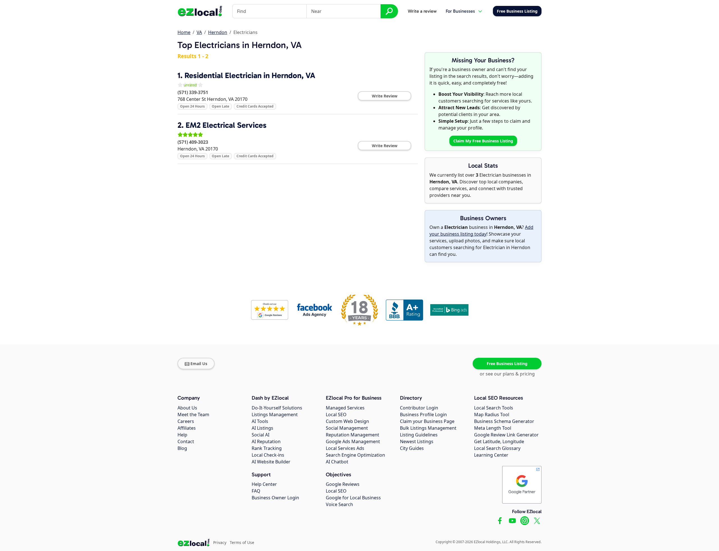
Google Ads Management (353, 441)
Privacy (219, 542)
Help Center (264, 484)
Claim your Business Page (427, 421)
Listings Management (275, 414)
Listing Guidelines (419, 435)
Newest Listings (416, 441)
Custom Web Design (347, 421)
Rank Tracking (267, 448)
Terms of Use (242, 542)
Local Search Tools (493, 408)
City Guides (412, 448)
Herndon (217, 32)
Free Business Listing (507, 363)
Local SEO (336, 414)
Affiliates (187, 428)
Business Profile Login (423, 414)
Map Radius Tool (491, 414)
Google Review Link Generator (506, 435)
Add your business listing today (481, 230)
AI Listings (262, 428)
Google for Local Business (353, 498)
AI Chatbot (337, 462)
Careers (186, 421)
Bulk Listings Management (428, 428)
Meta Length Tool (492, 428)
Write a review (422, 11)
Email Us (198, 363)
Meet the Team (193, 414)
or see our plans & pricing (507, 374)
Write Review (384, 96)
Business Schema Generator (504, 421)
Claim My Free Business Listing (483, 141)
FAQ (256, 491)
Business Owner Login (275, 498)
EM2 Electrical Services (226, 125)
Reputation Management (352, 435)
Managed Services (345, 408)
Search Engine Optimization (355, 455)
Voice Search (339, 504)
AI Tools (260, 421)
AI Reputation (266, 441)
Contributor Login (419, 408)
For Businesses (460, 11)
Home (184, 32)
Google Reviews (343, 484)
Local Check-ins (268, 455)
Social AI (260, 435)
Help (182, 435)
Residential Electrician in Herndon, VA (250, 75)
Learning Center (491, 455)
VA (199, 32)
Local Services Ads (345, 448)
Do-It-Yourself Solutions (277, 408)
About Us (187, 408)
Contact (186, 441)
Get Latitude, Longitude (499, 441)
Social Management (347, 428)
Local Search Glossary (497, 448)
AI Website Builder (271, 462)
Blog (182, 448)
